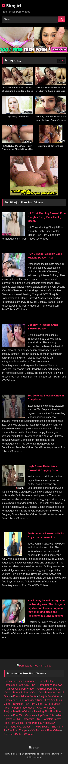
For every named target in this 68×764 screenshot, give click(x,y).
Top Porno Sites (47, 715)
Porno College (47, 681)
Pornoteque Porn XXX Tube (19, 685)
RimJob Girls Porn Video (20, 688)
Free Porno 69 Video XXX (41, 722)
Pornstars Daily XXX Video (19, 734)
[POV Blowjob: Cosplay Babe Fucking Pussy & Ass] (13, 275)
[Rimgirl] (34, 748)
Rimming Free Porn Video (27, 704)
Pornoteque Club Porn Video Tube (23, 700)
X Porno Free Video (23, 707)
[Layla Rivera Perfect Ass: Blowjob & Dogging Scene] (13, 488)
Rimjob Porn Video (49, 696)
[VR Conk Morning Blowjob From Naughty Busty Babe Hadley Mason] (13, 235)
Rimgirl (13, 5)
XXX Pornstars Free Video (45, 730)
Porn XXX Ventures (24, 715)
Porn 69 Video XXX (24, 692)
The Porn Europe (17, 730)
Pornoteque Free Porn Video (20, 681)
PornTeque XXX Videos (17, 726)
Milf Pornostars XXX (28, 719)
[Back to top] (58, 755)
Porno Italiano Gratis (24, 696)
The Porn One (41, 726)
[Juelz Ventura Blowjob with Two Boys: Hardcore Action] (13, 555)
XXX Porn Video (46, 707)
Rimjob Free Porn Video (17, 711)
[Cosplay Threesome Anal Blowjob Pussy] (13, 346)
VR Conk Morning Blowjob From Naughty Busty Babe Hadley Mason (47, 217)
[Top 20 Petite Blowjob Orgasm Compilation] (13, 417)
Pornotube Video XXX (50, 685)
